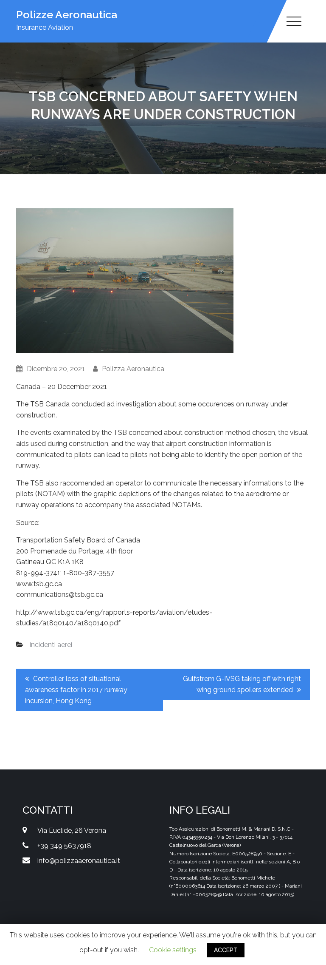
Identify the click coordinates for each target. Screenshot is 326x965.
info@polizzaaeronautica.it (78, 861)
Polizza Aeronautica (133, 369)
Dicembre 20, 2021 (56, 369)
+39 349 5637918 (64, 846)
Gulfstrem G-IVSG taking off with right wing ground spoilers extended (242, 684)
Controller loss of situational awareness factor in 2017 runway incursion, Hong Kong (76, 689)
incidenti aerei (51, 645)
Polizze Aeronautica (66, 14)
